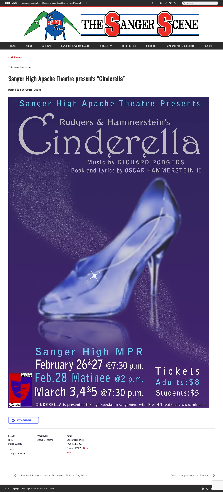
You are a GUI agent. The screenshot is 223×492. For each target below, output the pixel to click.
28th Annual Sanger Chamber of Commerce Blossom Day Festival (53, 475)
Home (13, 46)
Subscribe (151, 46)
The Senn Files (129, 46)
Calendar (46, 46)
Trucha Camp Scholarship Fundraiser (191, 475)
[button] (150, 3)
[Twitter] (170, 3)
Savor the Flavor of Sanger (75, 46)
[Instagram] (166, 3)
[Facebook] (161, 3)
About (29, 46)
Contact (208, 46)
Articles (104, 46)
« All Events (15, 57)
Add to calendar (24, 420)
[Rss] (175, 3)
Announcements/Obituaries (180, 46)
